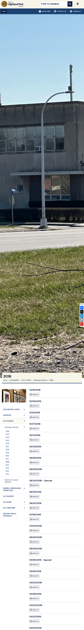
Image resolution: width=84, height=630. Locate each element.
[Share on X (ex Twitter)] (81, 312)
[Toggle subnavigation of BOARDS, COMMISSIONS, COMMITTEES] (24, 488)
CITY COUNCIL (26, 380)
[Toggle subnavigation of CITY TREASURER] (24, 508)
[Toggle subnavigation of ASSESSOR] (24, 415)
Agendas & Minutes (40, 380)
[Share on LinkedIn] (81, 316)
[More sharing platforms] (81, 324)
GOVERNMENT (14, 380)
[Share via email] (81, 320)
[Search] (69, 4)
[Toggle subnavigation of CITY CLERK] (24, 502)
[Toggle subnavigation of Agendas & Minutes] (24, 427)
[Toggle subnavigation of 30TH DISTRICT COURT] (24, 409)
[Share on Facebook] (81, 308)
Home (5, 380)
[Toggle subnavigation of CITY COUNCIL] (24, 421)
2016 (51, 380)
